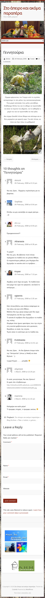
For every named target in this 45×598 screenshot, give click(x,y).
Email (6, 477)
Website (6, 489)
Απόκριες (36, 159)
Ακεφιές (8, 159)
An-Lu (17, 223)
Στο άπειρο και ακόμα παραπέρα (22, 10)
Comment (7, 442)
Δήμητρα (19, 369)
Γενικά (32, 59)
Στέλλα (8, 59)
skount (18, 180)
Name (6, 466)
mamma (18, 396)
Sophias (18, 201)
